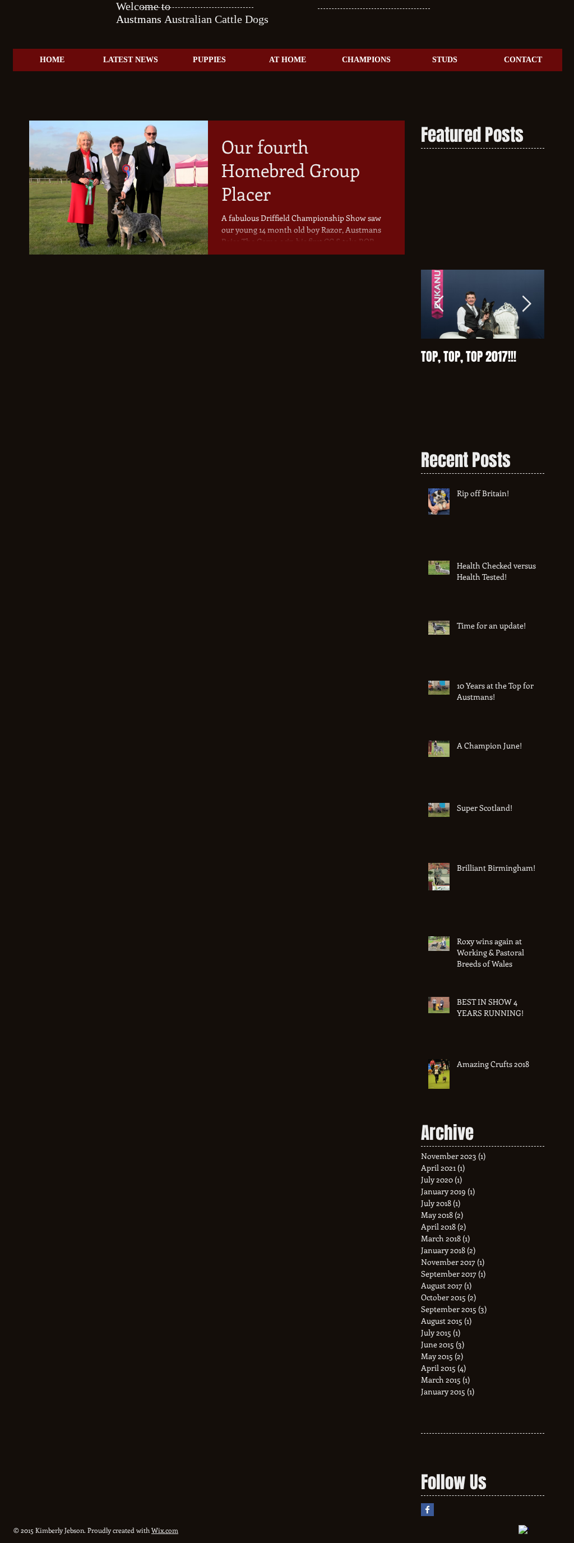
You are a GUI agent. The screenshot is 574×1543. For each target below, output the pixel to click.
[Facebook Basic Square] (427, 1509)
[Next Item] (526, 304)
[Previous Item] (439, 304)
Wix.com (164, 1530)
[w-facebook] (524, 1530)
